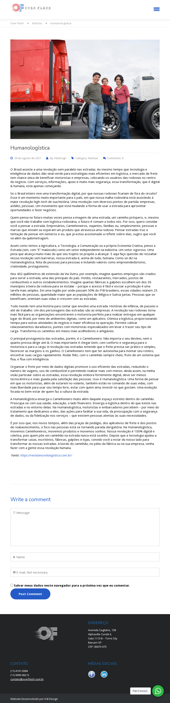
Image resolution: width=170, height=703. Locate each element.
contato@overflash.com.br (27, 679)
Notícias (93, 158)
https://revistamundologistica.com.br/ (46, 455)
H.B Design (51, 699)
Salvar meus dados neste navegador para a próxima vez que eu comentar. (72, 585)
